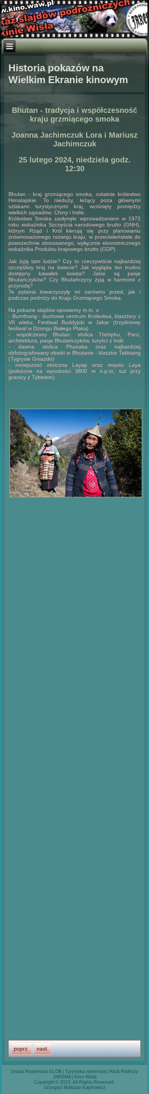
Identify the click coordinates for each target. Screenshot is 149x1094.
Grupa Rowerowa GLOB (36, 1071)
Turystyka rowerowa (86, 1071)
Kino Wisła (85, 1077)
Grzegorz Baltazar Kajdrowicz (74, 1087)
